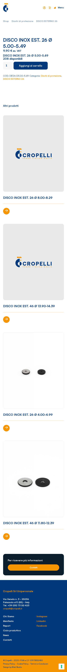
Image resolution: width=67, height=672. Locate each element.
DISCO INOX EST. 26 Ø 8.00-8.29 (28, 198)
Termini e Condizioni (39, 664)
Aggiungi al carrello (30, 65)
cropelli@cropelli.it (12, 608)
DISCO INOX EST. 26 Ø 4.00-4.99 (28, 415)
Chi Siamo (8, 616)
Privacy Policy (9, 664)
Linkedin (41, 621)
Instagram (42, 616)
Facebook (42, 625)
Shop (6, 21)
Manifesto (8, 621)
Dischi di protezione (22, 21)
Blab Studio (17, 667)
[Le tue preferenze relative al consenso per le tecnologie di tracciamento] (62, 666)
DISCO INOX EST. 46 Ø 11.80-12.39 (28, 523)
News (6, 635)
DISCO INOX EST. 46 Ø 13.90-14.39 (29, 306)
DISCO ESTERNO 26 (46, 21)
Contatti (33, 567)
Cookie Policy (23, 664)
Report (6, 625)
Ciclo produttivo (12, 630)
